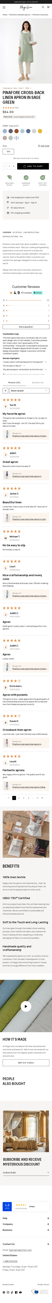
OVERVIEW (7, 232)
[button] (4, 7)
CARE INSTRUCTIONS (31, 232)
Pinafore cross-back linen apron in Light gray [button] (29, 519)
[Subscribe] (46, 1173)
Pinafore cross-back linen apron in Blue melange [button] (28, 787)
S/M (8, 151)
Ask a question (26, 326)
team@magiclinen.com (20, 1250)
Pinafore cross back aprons (19, 15)
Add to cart (35, 166)
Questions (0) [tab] (37, 382)
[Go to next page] (43, 798)
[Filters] (5, 390)
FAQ (21, 236)
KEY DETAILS (17, 232)
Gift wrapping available (20, 213)
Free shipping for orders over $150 (25, 197)
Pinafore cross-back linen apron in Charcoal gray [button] (26, 476)
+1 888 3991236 (10, 1261)
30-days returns (17, 207)
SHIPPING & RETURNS (10, 236)
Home (5, 15)
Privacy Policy (43, 1285)
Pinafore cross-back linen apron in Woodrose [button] (26, 744)
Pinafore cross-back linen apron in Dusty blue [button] (29, 436)
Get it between (24, 202)
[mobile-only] (26, 1006)
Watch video (26, 1062)
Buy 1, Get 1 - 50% (16, 88)
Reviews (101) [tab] (14, 382)
